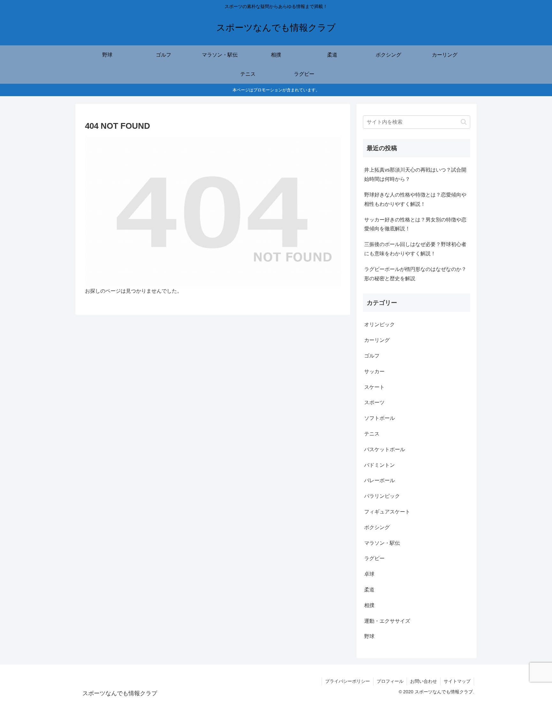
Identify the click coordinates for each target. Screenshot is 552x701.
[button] (463, 122)
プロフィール (390, 681)
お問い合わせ (423, 681)
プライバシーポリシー (347, 681)
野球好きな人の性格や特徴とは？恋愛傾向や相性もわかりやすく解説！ (415, 199)
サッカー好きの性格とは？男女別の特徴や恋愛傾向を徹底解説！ (415, 224)
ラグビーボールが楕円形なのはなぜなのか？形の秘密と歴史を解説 (415, 273)
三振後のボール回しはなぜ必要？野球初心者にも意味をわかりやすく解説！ (415, 249)
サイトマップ (457, 681)
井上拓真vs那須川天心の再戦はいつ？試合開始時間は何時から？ (415, 174)
